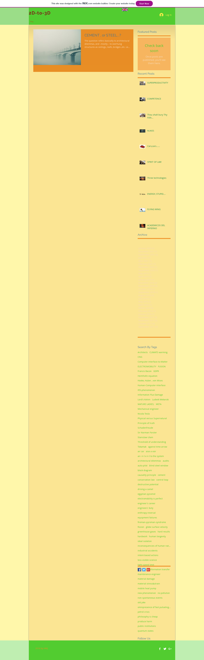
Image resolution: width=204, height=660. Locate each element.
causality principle (147, 475)
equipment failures (147, 517)
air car (141, 451)
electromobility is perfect (150, 498)
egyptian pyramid (146, 493)
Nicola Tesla (144, 413)
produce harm (145, 621)
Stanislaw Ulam (145, 437)
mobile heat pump (147, 588)
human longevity (157, 536)
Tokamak (142, 446)
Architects (143, 352)
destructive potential (148, 484)
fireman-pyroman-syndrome (152, 522)
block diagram (145, 470)
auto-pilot (142, 465)
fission (141, 527)
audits (166, 460)
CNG (140, 356)
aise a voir (151, 451)
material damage (146, 578)
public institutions (147, 626)
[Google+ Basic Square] (148, 569)
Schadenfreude (145, 427)
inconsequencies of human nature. (154, 545)
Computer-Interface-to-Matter (153, 361)
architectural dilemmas (149, 460)
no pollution (164, 593)
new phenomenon (147, 593)
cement (161, 475)
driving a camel (145, 489)
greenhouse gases (147, 531)
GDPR (156, 371)
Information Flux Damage (150, 394)
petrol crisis (143, 611)
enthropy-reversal (147, 512)
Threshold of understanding (152, 441)
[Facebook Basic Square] (139, 569)
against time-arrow (157, 446)
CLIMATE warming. (158, 352)
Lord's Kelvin (144, 399)
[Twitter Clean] (165, 648)
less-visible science (147, 560)
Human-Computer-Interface (151, 385)
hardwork (142, 536)
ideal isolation (145, 541)
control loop (162, 479)
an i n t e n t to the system (151, 456)
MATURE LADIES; (146, 404)
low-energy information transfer (154, 569)
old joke (141, 602)
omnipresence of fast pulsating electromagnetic (154, 607)
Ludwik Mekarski (160, 399)
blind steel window (158, 465)
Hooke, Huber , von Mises (150, 380)
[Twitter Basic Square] (144, 569)
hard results (164, 531)
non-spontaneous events (150, 597)
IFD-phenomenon (146, 390)
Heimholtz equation (147, 375)
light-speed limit (146, 564)
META (158, 404)
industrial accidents (148, 550)
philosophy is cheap (148, 616)
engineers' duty (145, 508)
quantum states (146, 630)
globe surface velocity (157, 527)
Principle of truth (146, 423)
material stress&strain (149, 583)
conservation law (146, 479)
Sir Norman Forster (147, 432)
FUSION (162, 366)
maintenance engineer (149, 574)
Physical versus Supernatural (152, 418)
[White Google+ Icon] (170, 648)
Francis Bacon (145, 371)
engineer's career (146, 503)
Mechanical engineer (148, 408)
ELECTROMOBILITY (147, 366)
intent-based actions (148, 555)
